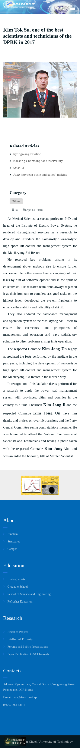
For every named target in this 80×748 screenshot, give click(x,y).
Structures (13, 541)
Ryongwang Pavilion (27, 154)
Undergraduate (16, 579)
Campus (12, 549)
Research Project (17, 631)
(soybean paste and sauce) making (40, 174)
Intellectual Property (20, 639)
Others (16, 201)
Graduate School (17, 586)
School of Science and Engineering (29, 594)
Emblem (12, 534)
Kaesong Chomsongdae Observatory (38, 161)
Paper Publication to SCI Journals (28, 654)
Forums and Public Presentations (27, 646)
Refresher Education (19, 601)
